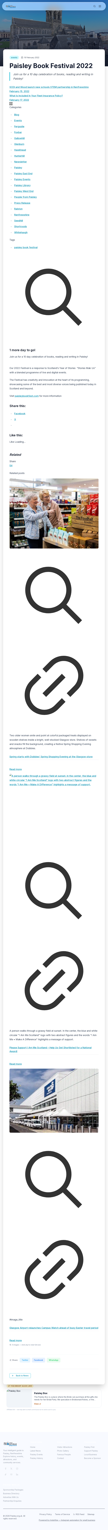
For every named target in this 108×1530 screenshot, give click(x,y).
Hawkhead (20, 150)
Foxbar (18, 132)
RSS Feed (80, 1514)
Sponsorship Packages (13, 1490)
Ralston (18, 208)
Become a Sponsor (92, 1458)
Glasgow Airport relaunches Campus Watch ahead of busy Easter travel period (53, 1327)
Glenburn (19, 144)
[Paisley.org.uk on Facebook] (5, 1468)
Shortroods (20, 226)
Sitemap (90, 1514)
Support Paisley (91, 1451)
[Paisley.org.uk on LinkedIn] (17, 1474)
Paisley (18, 167)
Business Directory (11, 1493)
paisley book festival (26, 247)
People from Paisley (25, 197)
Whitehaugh (21, 232)
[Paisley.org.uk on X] (11, 1468)
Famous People (64, 1454)
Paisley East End (23, 173)
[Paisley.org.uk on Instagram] (17, 1468)
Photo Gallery (63, 1451)
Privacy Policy (46, 1514)
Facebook (38, 1360)
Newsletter (20, 161)
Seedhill (18, 220)
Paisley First (89, 1447)
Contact (60, 1458)
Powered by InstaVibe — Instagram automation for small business (67, 1520)
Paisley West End (23, 191)
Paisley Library (22, 185)
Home (32, 1447)
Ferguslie (19, 126)
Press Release (22, 203)
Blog (16, 114)
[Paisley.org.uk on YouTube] (11, 1474)
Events (18, 120)
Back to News (22, 1375)
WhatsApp (53, 1360)
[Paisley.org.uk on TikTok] (5, 1474)
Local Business (90, 1454)
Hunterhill (19, 155)
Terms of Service (62, 1514)
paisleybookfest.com (27, 396)
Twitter (25, 1360)
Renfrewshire (21, 214)
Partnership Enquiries (12, 1501)
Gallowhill (19, 138)
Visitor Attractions (64, 1447)
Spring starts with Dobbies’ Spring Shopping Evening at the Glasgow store (51, 756)
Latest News (35, 1451)
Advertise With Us (11, 1497)
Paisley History (36, 1458)
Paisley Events (22, 179)
